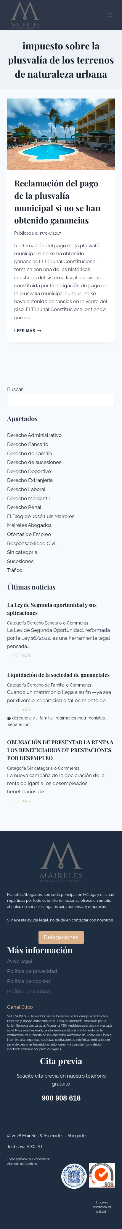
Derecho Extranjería (30, 480)
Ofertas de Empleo (29, 534)
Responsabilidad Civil (32, 543)
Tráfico (14, 570)
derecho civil (24, 718)
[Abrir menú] (109, 15)
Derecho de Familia (29, 453)
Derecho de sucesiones (34, 462)
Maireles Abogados (29, 525)
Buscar (15, 389)
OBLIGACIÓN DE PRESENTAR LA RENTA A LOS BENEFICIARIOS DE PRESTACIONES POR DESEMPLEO (60, 750)
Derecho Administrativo (34, 435)
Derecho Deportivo (29, 471)
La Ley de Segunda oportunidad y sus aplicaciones (52, 608)
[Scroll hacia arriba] (107, 1133)
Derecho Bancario (27, 444)
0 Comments (75, 623)
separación (18, 724)
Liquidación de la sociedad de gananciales (58, 674)
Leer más (27, 330)
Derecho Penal (24, 507)
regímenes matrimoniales (80, 718)
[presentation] (61, 134)
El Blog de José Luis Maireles (40, 516)
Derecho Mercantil (28, 498)
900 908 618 (61, 1098)
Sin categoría (22, 552)
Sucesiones (20, 561)
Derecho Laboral (26, 489)
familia (46, 718)
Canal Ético (20, 1007)
